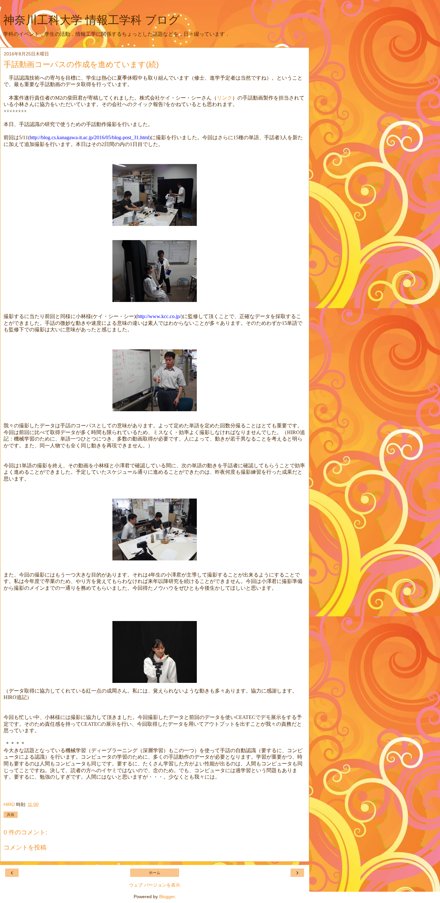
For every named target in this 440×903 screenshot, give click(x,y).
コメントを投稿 (25, 847)
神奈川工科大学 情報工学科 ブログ (91, 20)
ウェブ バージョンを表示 (154, 885)
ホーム (154, 872)
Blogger (167, 896)
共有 (10, 814)
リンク (224, 98)
